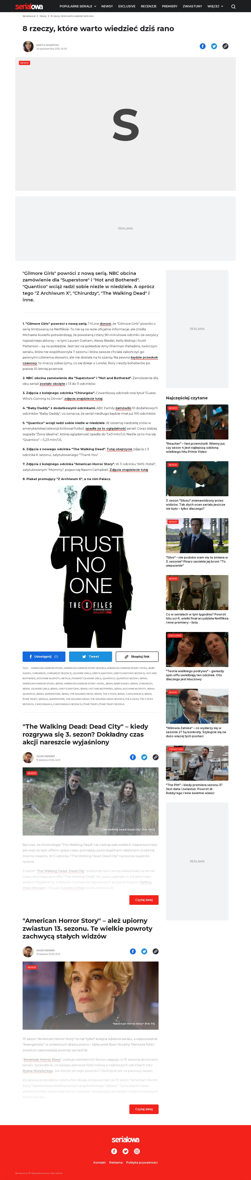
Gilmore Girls (82, 673)
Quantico (109, 678)
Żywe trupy (90, 704)
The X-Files (131, 699)
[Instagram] (137, 1151)
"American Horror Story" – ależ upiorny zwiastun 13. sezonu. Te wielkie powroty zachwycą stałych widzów (87, 928)
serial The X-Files (105, 693)
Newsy (107, 6)
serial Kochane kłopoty (130, 688)
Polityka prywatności (142, 1162)
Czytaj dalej (144, 900)
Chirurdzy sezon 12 (59, 673)
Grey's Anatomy (102, 673)
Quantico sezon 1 (127, 678)
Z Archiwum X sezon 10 (67, 704)
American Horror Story (47, 668)
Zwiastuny (192, 6)
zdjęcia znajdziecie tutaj (83, 398)
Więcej (213, 6)
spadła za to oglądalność (105, 428)
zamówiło (123, 408)
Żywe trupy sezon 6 (111, 704)
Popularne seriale (76, 6)
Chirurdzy (39, 673)
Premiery (169, 6)
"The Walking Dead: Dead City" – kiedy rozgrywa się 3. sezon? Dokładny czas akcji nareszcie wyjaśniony (85, 734)
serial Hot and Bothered (96, 688)
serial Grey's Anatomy (64, 688)
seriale (43, 699)
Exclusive (126, 6)
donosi (105, 323)
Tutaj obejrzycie (119, 449)
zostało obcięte (52, 384)
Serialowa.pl (29, 16)
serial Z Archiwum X (130, 693)
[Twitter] (125, 1151)
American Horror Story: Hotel (127, 668)
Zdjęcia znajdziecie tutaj (129, 470)
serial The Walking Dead (77, 693)
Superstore (57, 699)
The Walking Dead (77, 699)
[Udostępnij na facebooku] (203, 46)
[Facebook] (114, 1151)
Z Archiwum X (43, 704)
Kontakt (100, 1162)
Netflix (65, 678)
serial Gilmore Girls (36, 688)
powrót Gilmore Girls (86, 678)
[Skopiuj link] (225, 46)
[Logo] (29, 6)
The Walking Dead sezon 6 (107, 699)
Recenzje (149, 6)
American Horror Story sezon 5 (85, 668)
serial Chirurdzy (141, 683)
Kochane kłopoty (48, 678)
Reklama (116, 1162)
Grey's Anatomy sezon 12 (129, 673)
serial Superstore (48, 693)
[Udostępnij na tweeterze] (214, 46)
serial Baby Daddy (117, 683)
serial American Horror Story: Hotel (79, 683)
